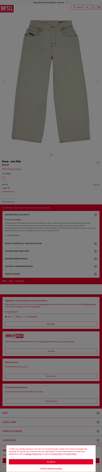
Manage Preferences (33, 454)
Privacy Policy (56, 454)
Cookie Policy (71, 454)
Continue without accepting (51, 468)
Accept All (51, 462)
